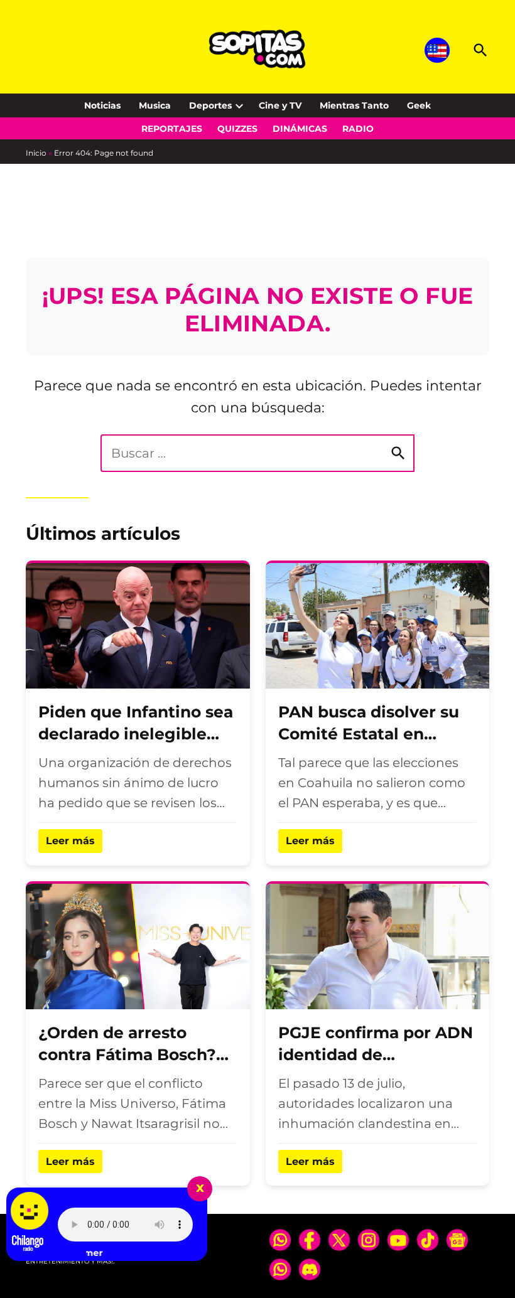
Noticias (102, 105)
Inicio (36, 153)
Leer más (70, 841)
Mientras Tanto (354, 105)
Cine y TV (280, 105)
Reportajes (171, 128)
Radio (358, 128)
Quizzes (237, 128)
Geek (419, 105)
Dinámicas (300, 128)
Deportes (210, 105)
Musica (155, 105)
